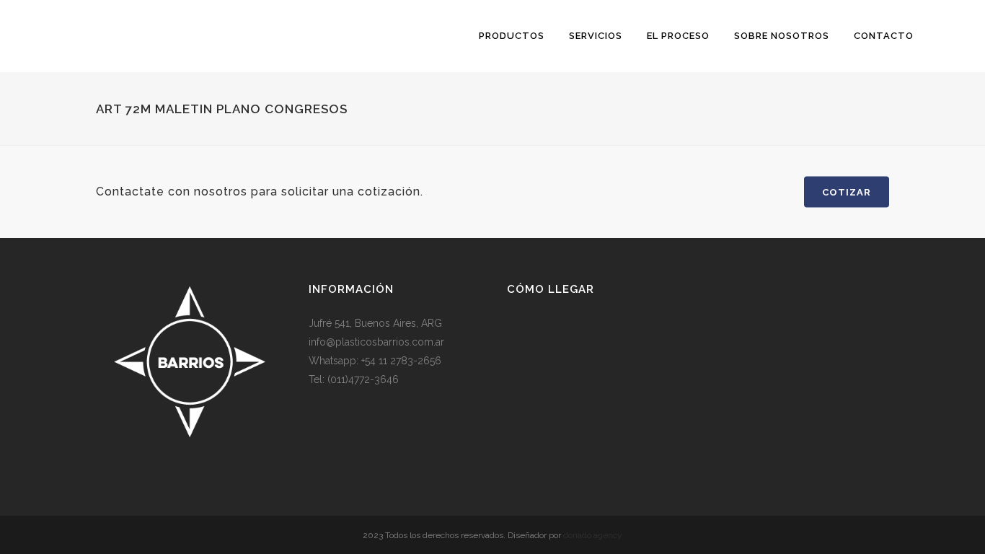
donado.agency (592, 535)
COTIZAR (846, 192)
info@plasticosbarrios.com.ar (376, 342)
